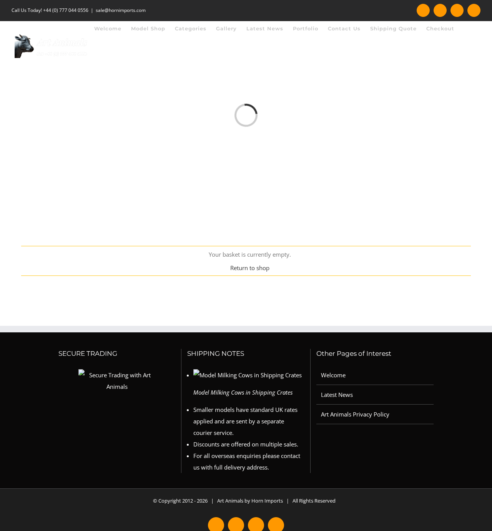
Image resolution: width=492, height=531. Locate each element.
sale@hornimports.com (121, 10)
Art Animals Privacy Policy (355, 414)
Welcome (333, 375)
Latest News (337, 394)
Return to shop (249, 268)
